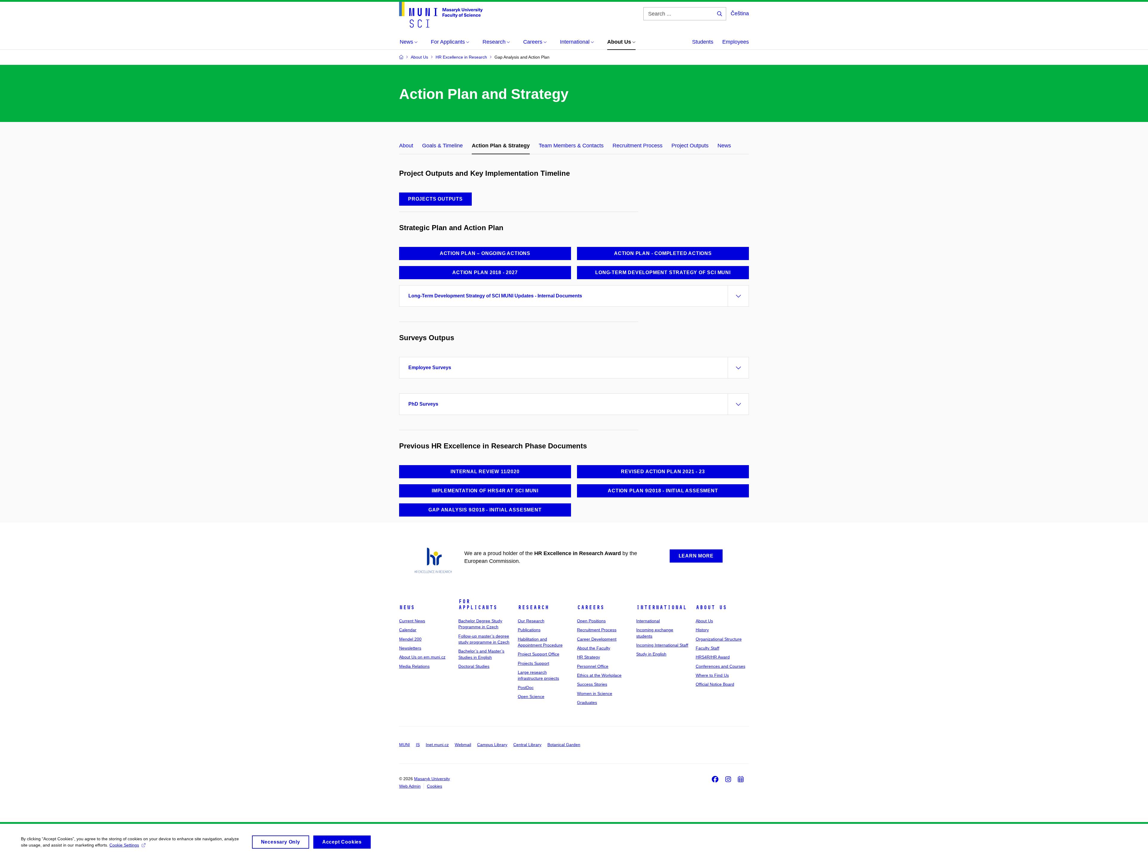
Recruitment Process (637, 146)
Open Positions (591, 620)
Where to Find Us (712, 675)
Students (702, 42)
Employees (735, 42)
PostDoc (526, 687)
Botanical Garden (563, 744)
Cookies (434, 786)
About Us (711, 607)
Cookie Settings (124, 845)
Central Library (527, 744)
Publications (529, 629)
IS (418, 744)
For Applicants (477, 604)
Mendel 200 (410, 639)
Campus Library (492, 744)
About (406, 146)
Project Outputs (690, 146)
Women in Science (594, 693)
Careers (590, 607)
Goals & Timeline (442, 146)
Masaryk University (432, 778)
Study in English (651, 654)
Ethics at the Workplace (599, 675)
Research (533, 607)
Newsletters (410, 648)
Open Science (531, 696)
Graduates (587, 702)
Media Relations (414, 666)
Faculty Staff (707, 648)
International (661, 607)
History (702, 629)
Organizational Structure (719, 639)
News (724, 146)
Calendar (407, 629)
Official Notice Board (715, 684)
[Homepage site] (441, 15)
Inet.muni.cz (437, 744)
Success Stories (592, 684)
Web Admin (410, 786)
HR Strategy (588, 657)
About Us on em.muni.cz (422, 657)
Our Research (531, 620)
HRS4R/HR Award (713, 657)
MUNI (404, 744)
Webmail (463, 744)
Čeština (740, 13)
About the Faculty (593, 648)
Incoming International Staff (662, 645)
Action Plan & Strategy (501, 146)
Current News (412, 620)
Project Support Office (538, 654)
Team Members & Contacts (571, 146)
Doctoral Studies (473, 666)
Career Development (596, 639)
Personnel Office (592, 666)
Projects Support (533, 663)
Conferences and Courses (720, 666)
